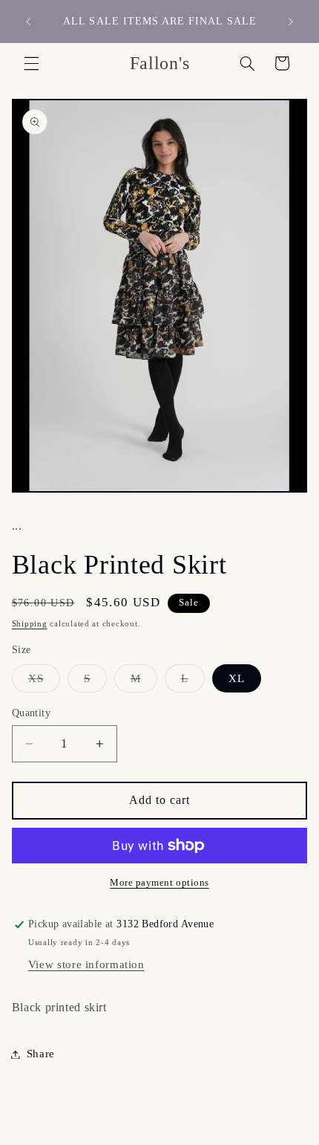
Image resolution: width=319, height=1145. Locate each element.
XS (44, 682)
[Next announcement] (290, 21)
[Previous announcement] (28, 21)
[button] (31, 63)
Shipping (29, 624)
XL (236, 678)
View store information (86, 964)
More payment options (159, 883)
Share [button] (41, 1054)
